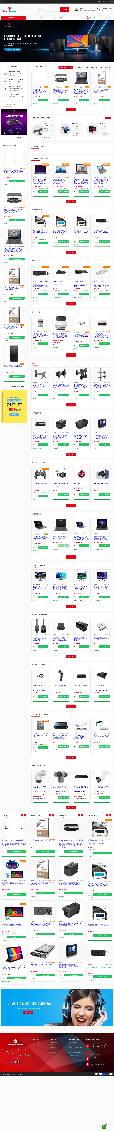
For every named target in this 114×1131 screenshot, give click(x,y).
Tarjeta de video (49, 132)
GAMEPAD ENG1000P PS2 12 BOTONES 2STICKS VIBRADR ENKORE (40, 485)
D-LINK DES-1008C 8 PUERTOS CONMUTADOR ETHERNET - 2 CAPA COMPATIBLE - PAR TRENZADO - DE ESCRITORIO (81, 738)
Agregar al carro (17, 181)
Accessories (53, 1042)
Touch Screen (104, 131)
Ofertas (62, 17)
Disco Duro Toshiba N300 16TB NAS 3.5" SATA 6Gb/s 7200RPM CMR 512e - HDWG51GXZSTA (14, 327)
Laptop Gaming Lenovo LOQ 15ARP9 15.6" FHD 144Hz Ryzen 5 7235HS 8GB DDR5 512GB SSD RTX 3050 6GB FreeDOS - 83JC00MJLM (40, 539)
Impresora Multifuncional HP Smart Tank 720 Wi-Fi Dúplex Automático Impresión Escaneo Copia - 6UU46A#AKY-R (13, 211)
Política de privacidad (75, 1050)
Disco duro (48, 128)
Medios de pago (36, 1044)
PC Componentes (55, 1044)
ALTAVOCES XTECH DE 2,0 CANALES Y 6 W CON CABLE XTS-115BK (101, 485)
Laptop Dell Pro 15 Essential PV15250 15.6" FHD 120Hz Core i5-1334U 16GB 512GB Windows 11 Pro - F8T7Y (60, 181)
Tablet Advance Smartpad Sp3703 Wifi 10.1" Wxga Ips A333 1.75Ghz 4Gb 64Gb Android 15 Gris (13, 968)
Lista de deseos (102, 1)
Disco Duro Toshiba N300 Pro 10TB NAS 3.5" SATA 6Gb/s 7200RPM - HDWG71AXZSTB (14, 288)
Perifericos (53, 1052)
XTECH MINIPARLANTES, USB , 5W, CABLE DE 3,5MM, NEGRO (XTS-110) (61, 485)
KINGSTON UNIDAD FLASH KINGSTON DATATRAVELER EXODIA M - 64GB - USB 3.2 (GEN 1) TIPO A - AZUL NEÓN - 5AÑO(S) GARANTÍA (61, 233)
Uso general (76, 133)
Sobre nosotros (73, 1042)
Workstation (76, 128)
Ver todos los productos (17, 386)
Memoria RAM (49, 130)
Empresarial (76, 126)
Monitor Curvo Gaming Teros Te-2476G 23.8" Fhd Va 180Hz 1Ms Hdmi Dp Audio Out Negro (81, 588)
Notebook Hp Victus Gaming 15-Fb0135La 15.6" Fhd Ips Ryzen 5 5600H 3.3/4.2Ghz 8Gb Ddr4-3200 (60, 537)
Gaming (102, 128)
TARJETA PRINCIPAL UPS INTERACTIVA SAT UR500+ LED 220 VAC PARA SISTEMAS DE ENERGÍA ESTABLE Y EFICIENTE (81, 638)
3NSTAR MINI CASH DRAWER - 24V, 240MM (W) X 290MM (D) (81, 686)
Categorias (55, 17)
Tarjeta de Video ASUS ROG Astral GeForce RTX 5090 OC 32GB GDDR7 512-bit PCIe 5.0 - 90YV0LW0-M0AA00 (42, 924)
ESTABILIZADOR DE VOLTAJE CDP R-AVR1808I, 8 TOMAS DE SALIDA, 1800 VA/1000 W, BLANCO (101, 638)
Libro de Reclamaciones (97, 1064)
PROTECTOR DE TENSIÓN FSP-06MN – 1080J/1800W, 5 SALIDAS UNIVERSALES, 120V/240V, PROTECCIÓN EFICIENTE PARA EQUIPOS (60, 638)
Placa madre (48, 135)
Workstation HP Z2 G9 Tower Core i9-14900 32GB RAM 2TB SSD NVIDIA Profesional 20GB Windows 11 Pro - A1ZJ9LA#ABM (14, 367)
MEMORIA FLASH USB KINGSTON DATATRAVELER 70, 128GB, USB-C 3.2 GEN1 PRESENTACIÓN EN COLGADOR (40, 233)
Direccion (71, 1044)
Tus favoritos (35, 1042)
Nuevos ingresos (46, 17)
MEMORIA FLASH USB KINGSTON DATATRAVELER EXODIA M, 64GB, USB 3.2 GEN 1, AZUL (81, 232)
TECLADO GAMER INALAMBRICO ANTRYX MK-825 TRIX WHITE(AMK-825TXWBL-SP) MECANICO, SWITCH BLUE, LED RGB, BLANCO (101, 284)
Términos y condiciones (75, 1052)
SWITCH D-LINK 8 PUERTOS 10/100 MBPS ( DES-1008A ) (101, 736)
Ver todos (75, 135)
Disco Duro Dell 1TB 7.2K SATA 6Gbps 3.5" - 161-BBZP (43, 965)
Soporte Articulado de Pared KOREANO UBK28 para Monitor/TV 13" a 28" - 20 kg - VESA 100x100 (40, 386)
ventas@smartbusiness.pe (98, 1060)
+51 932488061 (95, 1054)
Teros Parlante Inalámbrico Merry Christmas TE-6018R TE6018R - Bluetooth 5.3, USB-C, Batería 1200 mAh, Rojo (81, 486)
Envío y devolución (74, 1055)
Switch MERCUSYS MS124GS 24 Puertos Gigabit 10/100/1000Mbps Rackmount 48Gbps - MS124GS (13, 171)
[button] (13, 18)
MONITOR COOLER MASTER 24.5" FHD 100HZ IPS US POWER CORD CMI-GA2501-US (40, 588)
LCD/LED (102, 126)
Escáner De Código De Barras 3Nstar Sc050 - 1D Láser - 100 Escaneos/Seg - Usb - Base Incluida (60, 687)
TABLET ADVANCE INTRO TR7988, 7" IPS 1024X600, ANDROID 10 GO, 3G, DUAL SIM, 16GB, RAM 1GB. (13, 883)
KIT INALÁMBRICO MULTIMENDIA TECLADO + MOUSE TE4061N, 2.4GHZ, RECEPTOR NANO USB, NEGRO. (80, 284)
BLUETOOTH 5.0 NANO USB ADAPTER (40, 736)
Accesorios (103, 135)
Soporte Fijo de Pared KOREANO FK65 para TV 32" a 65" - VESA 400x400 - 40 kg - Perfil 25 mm (102, 386)
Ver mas (68, 17)
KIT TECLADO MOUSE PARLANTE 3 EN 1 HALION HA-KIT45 (60, 283)
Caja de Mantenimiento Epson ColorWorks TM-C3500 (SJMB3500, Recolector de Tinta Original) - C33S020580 (101, 436)
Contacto (37, 17)
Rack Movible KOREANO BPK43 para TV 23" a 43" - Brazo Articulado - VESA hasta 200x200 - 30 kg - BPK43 (81, 386)
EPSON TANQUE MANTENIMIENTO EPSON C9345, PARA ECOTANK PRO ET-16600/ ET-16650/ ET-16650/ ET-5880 (81, 436)
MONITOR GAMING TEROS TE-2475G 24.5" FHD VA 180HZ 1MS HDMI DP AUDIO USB (102, 587)
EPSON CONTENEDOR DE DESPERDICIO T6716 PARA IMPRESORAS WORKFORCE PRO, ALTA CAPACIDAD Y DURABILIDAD (60, 436)
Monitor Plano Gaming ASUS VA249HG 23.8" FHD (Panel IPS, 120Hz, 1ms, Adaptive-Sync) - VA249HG (60, 588)
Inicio (31, 17)
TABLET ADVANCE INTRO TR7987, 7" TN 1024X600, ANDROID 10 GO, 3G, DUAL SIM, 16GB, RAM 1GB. (13, 926)
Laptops (52, 1047)
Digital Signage (104, 133)
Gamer (75, 131)
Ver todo (71, 109)
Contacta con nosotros (75, 1047)
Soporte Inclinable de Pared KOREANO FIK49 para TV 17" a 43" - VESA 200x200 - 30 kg (61, 386)
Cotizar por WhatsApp (59, 345)
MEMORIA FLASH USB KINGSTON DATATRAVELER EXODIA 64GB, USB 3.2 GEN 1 (101, 231)
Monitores (53, 1050)
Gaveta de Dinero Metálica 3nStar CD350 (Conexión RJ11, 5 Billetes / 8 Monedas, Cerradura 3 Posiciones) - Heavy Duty (102, 688)
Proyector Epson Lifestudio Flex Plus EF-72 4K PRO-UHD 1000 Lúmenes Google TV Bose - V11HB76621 (40, 335)
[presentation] (7, 41)
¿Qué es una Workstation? (14, 137)
